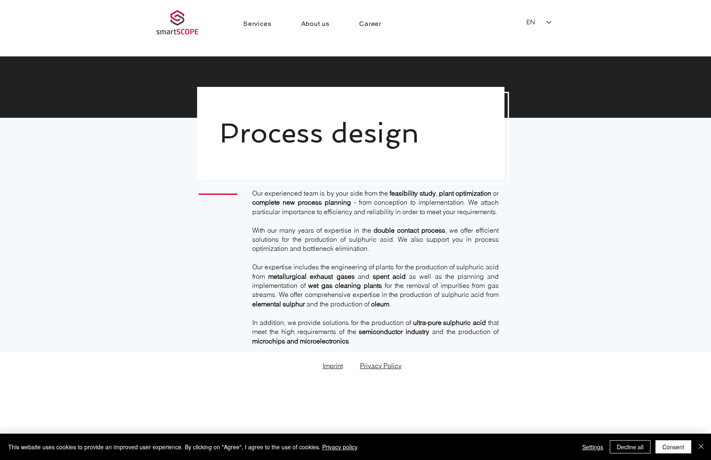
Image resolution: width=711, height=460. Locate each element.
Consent (673, 447)
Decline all (630, 447)
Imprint (333, 366)
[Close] (701, 446)
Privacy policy (340, 447)
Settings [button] (592, 447)
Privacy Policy (381, 366)
